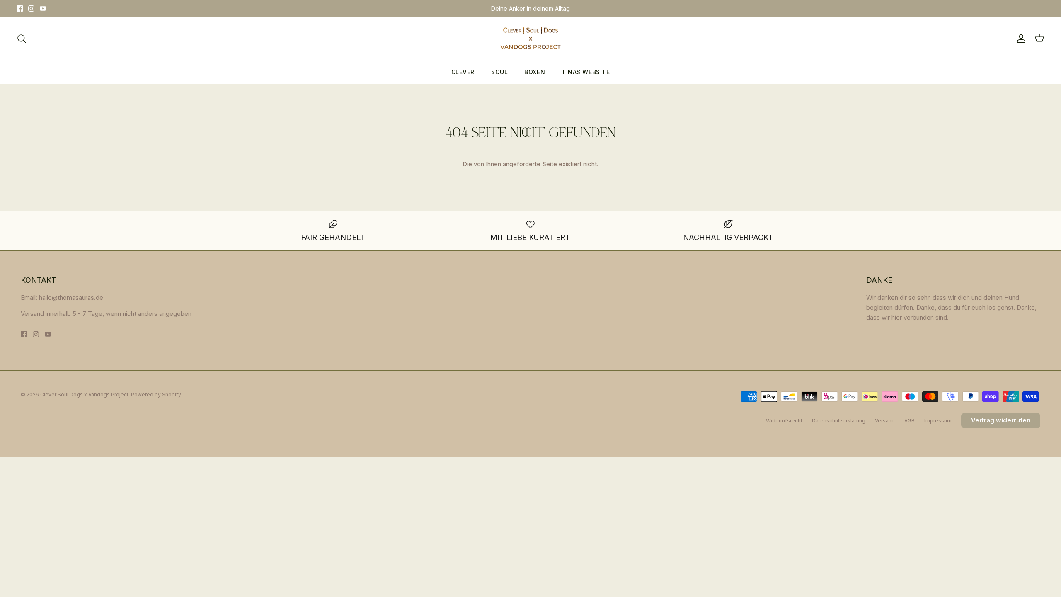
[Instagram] (31, 8)
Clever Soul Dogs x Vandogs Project (84, 394)
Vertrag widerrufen (1000, 420)
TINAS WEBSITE (586, 71)
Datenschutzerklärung (838, 420)
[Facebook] (20, 8)
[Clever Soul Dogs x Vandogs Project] (530, 39)
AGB (909, 420)
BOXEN (534, 71)
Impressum (938, 420)
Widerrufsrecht (784, 420)
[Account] (1019, 39)
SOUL (499, 71)
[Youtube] (43, 8)
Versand (885, 420)
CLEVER (463, 71)
